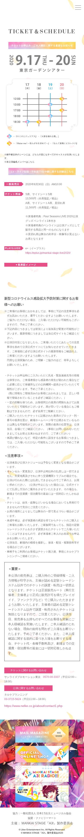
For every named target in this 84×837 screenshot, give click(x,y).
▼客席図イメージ (25, 264)
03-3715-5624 (12, 699)
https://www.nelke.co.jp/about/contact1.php (33, 706)
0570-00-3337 (51, 677)
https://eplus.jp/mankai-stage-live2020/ (47, 252)
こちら (31, 162)
